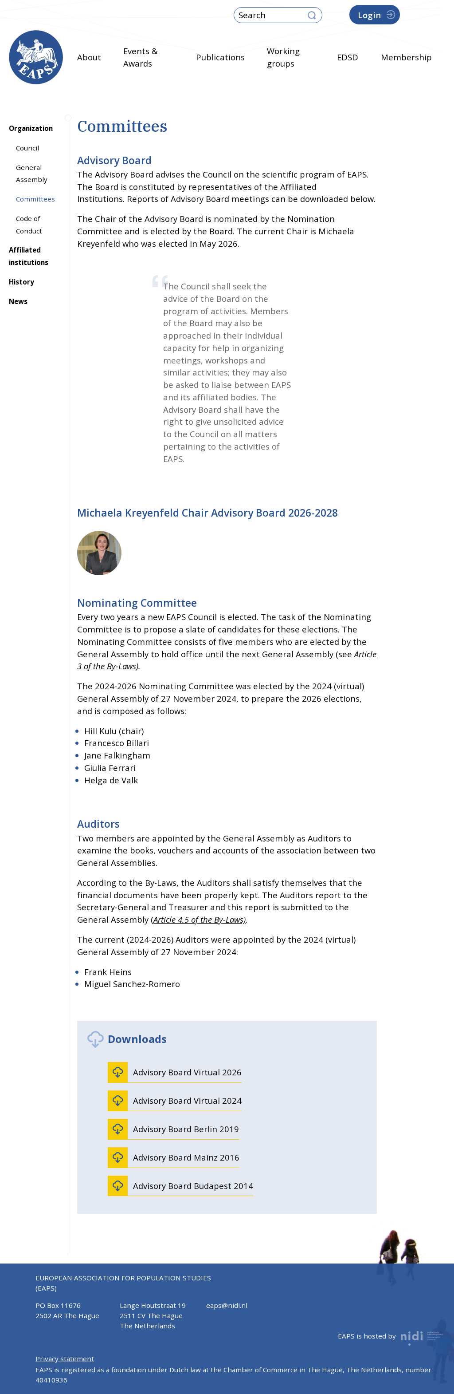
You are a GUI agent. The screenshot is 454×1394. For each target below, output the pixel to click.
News (18, 301)
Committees (35, 198)
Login (369, 14)
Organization (31, 128)
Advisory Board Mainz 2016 (186, 1157)
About (89, 57)
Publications (220, 57)
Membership (406, 57)
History (21, 281)
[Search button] (312, 15)
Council (27, 147)
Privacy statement (64, 1358)
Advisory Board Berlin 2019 (186, 1128)
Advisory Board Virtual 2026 (187, 1072)
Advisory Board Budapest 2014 (193, 1185)
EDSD (347, 57)
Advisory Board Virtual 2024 (187, 1100)
